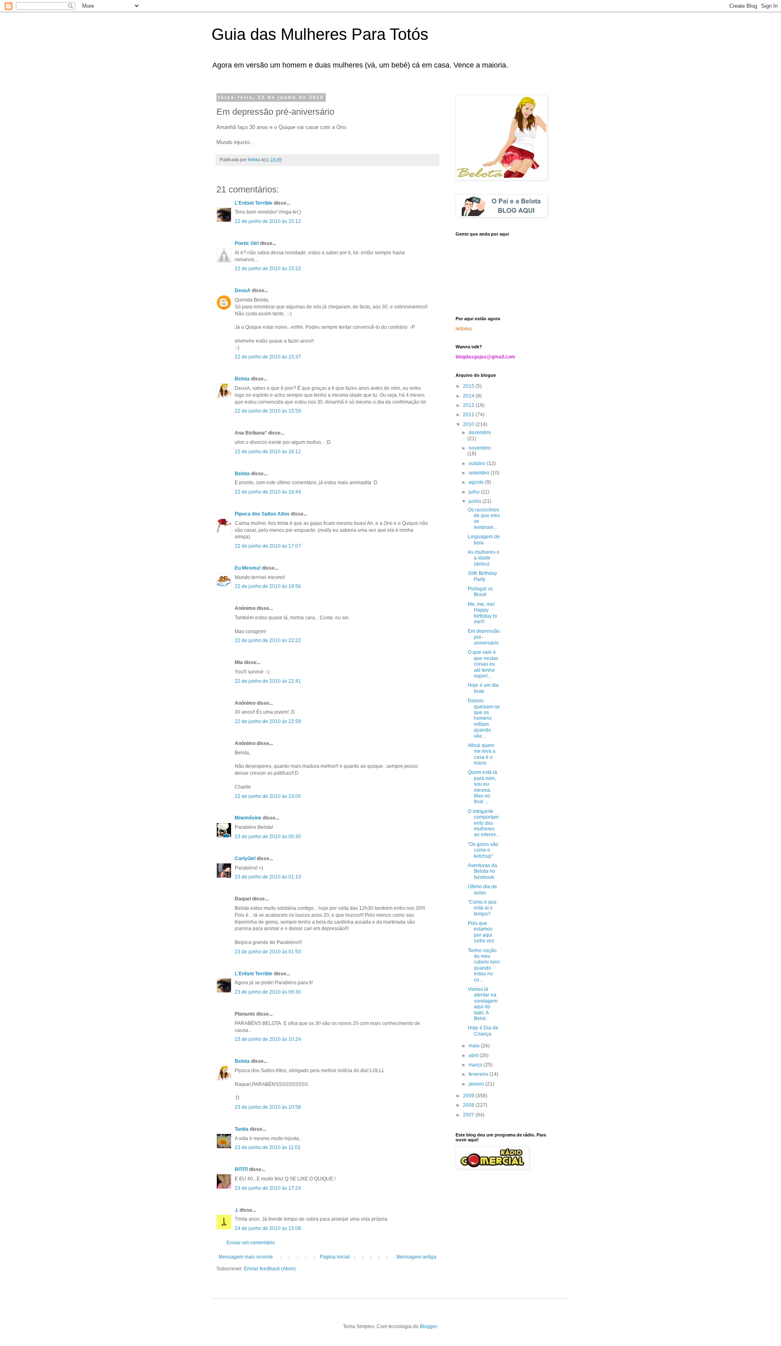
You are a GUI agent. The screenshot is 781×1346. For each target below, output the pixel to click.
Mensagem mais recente (245, 1257)
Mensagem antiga (416, 1257)
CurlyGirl (245, 858)
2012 (469, 405)
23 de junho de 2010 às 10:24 (268, 1039)
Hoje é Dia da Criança (483, 1030)
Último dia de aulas (482, 889)
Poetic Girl (247, 243)
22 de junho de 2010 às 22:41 (268, 681)
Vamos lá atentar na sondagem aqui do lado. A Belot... (482, 1003)
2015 (469, 386)
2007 (469, 1115)
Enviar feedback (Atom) (270, 1269)
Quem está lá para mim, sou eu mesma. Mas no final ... (482, 786)
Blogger (428, 1326)
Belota (242, 379)
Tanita (242, 1129)
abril (474, 1055)
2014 (469, 396)
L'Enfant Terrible (254, 203)
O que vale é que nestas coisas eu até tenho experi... (483, 664)
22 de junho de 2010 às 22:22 (268, 640)
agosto (477, 482)
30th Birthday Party (482, 576)
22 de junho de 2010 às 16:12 (268, 451)
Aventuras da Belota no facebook (482, 871)
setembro (480, 473)
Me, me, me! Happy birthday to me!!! (482, 613)
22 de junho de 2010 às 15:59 (268, 411)
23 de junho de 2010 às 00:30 (268, 836)
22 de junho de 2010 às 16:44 (268, 492)
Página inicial (335, 1257)
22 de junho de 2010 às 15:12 (268, 221)
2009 (469, 1096)
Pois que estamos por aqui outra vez (481, 932)
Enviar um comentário (251, 1242)
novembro (480, 448)
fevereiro (479, 1074)
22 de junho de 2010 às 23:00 (268, 796)
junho (475, 501)
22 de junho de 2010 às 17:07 (268, 546)
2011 (469, 414)
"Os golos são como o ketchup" (483, 850)
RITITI (241, 1169)
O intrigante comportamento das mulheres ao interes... (484, 823)
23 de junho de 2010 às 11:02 (268, 1147)
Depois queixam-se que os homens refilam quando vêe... (484, 718)
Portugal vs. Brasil (481, 591)
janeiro (477, 1084)
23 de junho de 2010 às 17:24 (268, 1188)
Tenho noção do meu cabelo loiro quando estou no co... (484, 965)
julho (475, 492)
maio (475, 1046)
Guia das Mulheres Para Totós (320, 34)
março (476, 1065)
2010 (469, 424)
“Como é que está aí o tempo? (482, 908)
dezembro (480, 432)
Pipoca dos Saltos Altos (262, 514)
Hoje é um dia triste (483, 688)
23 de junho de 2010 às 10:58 (268, 1107)
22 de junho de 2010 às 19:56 (268, 586)
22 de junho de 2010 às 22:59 (268, 721)
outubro (478, 463)
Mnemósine (248, 818)
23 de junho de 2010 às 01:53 (268, 952)
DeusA (243, 290)
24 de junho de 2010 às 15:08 (268, 1228)
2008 (469, 1105)
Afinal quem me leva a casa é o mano (481, 754)
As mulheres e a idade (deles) (484, 558)
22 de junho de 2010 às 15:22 (268, 268)
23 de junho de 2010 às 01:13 (268, 877)
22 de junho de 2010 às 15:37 (268, 357)
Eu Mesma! (248, 568)
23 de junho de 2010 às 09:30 (268, 992)
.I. (236, 1210)
